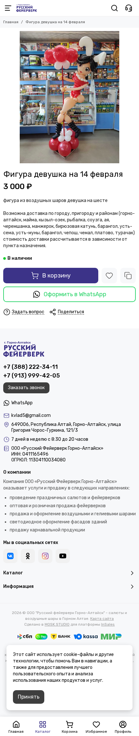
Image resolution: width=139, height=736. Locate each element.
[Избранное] (109, 275)
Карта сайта (102, 618)
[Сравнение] (128, 275)
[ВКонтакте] (10, 556)
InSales (108, 624)
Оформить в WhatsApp (75, 294)
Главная (10, 22)
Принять (28, 697)
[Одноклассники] (28, 556)
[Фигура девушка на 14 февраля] (69, 97)
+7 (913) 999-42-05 (31, 375)
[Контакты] (129, 8)
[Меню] (8, 8)
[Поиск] (114, 8)
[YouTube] (63, 556)
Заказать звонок (26, 387)
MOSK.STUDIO (57, 624)
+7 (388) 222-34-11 (30, 366)
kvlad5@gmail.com (31, 415)
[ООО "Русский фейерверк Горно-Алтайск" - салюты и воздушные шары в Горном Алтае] (26, 8)
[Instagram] (45, 556)
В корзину (56, 275)
